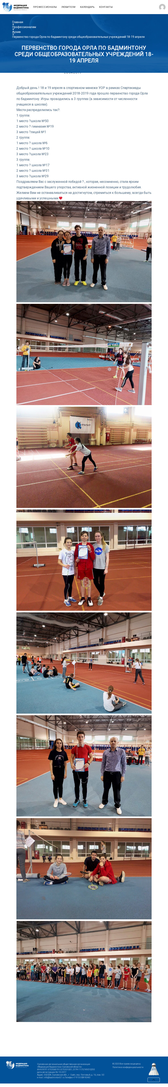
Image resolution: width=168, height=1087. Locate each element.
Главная (17, 22)
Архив (16, 32)
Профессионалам (24, 27)
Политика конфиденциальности (127, 1067)
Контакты (106, 7)
